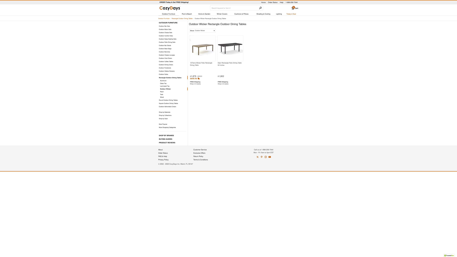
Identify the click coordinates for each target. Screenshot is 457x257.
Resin (162, 92)
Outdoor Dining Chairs (166, 65)
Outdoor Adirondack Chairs (167, 107)
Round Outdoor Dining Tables (168, 100)
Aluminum (163, 81)
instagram (266, 157)
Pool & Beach (187, 14)
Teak (161, 94)
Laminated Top (164, 86)
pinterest (261, 157)
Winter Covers (222, 14)
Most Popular (163, 124)
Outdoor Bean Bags (165, 49)
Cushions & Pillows (241, 14)
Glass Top (163, 83)
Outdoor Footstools (165, 68)
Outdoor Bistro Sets (165, 29)
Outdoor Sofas (163, 74)
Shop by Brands (166, 135)
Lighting (279, 14)
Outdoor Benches (164, 52)
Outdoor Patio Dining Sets (167, 42)
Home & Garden (204, 14)
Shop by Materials (164, 112)
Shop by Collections (165, 115)
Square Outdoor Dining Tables (168, 103)
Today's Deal (291, 14)
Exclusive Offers (199, 153)
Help (281, 2)
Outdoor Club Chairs (165, 58)
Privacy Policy (163, 159)
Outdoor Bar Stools (165, 45)
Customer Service (200, 149)
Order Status (272, 2)
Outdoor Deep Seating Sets (167, 39)
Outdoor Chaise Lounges (167, 55)
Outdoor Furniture (168, 14)
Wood (162, 97)
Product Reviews (167, 142)
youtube (270, 157)
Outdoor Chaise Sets (165, 33)
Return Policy (198, 156)
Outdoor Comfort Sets (166, 36)
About (160, 149)
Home (263, 2)
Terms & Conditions (200, 159)
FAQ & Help (162, 156)
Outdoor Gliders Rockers (167, 71)
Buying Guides (165, 139)
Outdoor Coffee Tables (166, 61)
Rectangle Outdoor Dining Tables (182, 19)
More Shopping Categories (167, 127)
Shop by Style (163, 119)
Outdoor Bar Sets (164, 26)
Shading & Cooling (263, 14)
